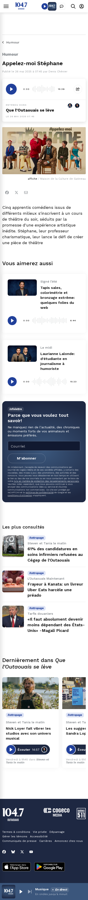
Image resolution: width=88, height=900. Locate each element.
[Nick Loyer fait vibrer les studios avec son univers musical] (30, 693)
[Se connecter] (81, 6)
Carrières (45, 841)
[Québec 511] (81, 818)
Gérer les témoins (14, 836)
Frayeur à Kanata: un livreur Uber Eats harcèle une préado (55, 590)
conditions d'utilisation (20, 495)
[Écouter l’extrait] (11, 89)
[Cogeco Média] (56, 815)
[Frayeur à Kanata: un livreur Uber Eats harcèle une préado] (13, 581)
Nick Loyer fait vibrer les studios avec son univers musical (28, 733)
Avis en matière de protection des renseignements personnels (46, 481)
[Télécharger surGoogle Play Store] (49, 867)
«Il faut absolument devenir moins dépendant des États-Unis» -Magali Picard (56, 625)
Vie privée (40, 831)
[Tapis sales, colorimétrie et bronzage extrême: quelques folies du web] (22, 287)
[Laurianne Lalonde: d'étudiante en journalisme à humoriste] (22, 353)
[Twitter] (16, 192)
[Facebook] (7, 192)
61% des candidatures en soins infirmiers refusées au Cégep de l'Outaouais (55, 554)
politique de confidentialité (39, 492)
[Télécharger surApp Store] (16, 867)
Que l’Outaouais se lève (30, 110)
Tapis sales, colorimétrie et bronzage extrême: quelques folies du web (57, 298)
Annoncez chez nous (69, 841)
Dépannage (57, 831)
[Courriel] (26, 192)
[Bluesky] (13, 852)
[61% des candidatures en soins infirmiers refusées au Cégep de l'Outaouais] (13, 546)
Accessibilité (39, 836)
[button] (20, 891)
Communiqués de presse (19, 841)
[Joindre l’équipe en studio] (61, 6)
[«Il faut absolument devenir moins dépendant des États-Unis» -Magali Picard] (13, 616)
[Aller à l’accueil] (21, 8)
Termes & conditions (16, 831)
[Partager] (78, 89)
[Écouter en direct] (44, 6)
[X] (22, 852)
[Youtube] (31, 852)
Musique (42, 889)
